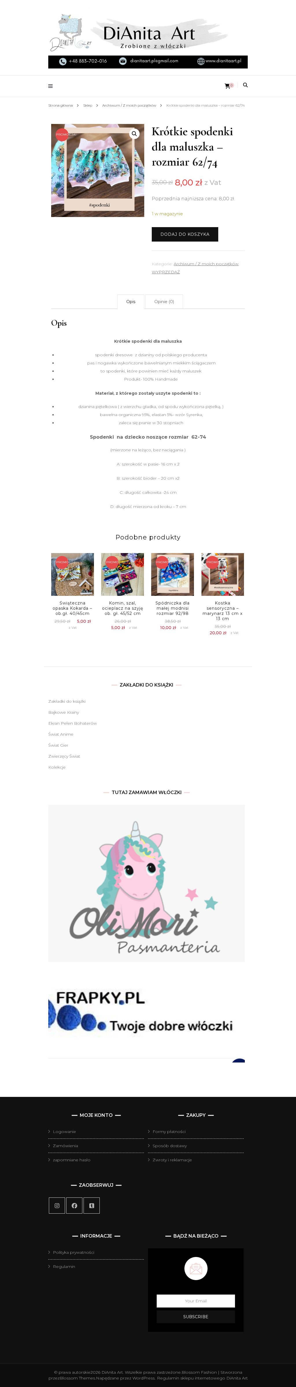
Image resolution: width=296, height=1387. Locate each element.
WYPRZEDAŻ (166, 272)
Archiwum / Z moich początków (206, 263)
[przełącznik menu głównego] (52, 86)
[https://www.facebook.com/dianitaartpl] (74, 1205)
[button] (134, 134)
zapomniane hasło (71, 1159)
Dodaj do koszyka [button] (72, 577)
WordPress (143, 1378)
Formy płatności (169, 1131)
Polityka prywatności (73, 1252)
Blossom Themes (77, 1378)
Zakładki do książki (67, 701)
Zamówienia (65, 1145)
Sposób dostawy (170, 1145)
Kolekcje (57, 767)
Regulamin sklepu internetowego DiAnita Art (202, 1378)
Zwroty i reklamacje (172, 1159)
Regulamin (64, 1266)
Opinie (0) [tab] (164, 301)
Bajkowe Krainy (63, 712)
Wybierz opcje (123, 580)
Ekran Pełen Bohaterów (72, 723)
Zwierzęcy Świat (64, 756)
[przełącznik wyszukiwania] (245, 85)
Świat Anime (60, 734)
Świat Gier (58, 745)
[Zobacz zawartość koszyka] (227, 86)
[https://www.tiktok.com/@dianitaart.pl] (92, 1205)
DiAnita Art (112, 1372)
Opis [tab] (130, 301)
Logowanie (64, 1131)
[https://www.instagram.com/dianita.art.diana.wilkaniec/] (57, 1205)
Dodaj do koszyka (185, 234)
